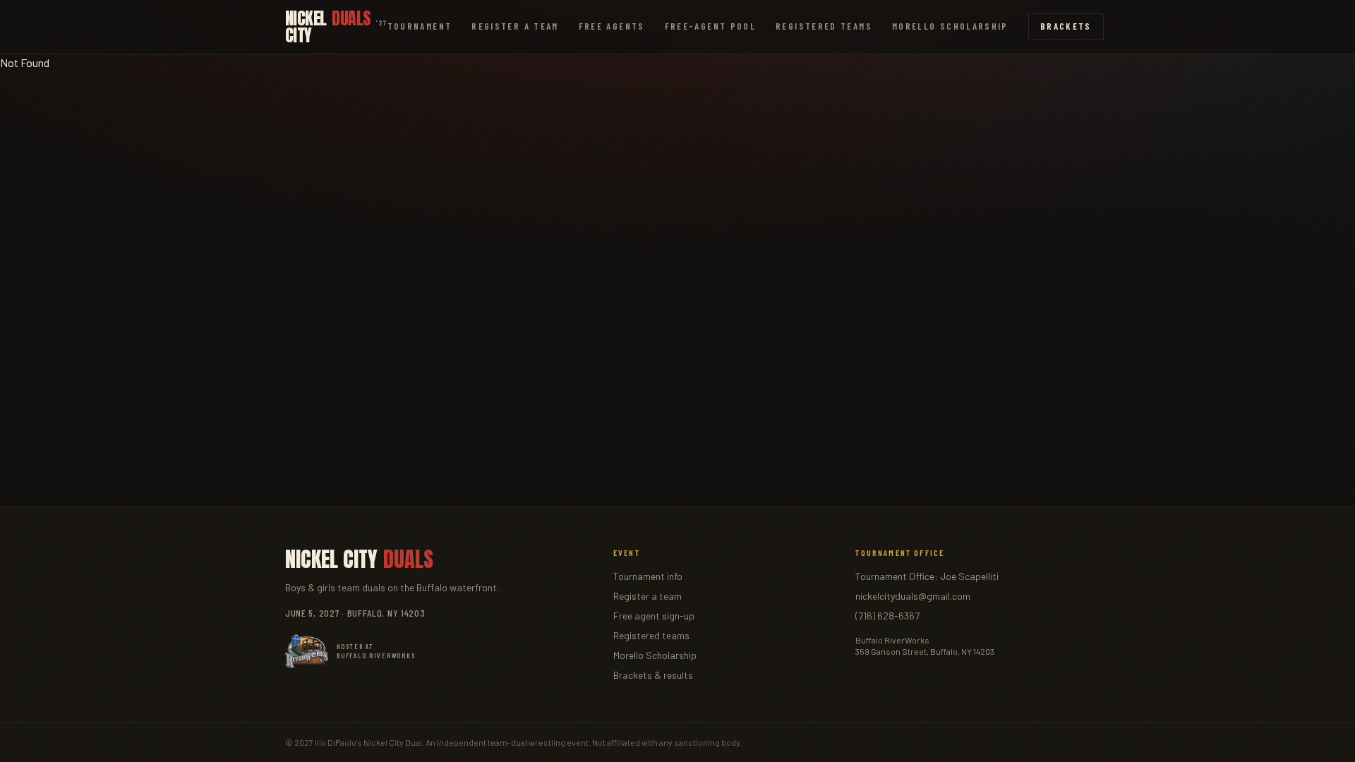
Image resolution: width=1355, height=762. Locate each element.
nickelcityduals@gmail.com (912, 596)
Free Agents (612, 26)
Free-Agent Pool (710, 26)
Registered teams (651, 635)
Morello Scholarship (950, 26)
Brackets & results (653, 675)
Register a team (647, 596)
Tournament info (647, 576)
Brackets (1066, 26)
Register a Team (514, 26)
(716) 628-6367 (887, 616)
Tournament (419, 26)
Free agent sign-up (653, 616)
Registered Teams (824, 26)
